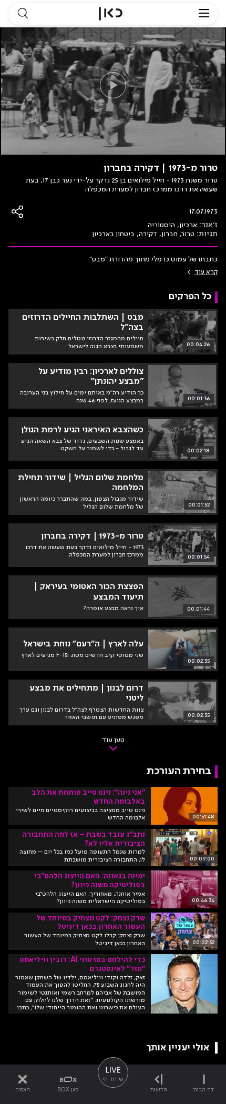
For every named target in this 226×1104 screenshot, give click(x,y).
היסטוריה (161, 225)
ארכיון (188, 225)
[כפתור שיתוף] (17, 211)
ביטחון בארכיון (113, 234)
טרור (188, 234)
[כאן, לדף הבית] (111, 14)
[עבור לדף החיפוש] (22, 13)
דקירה (148, 234)
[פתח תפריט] (204, 14)
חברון (169, 234)
